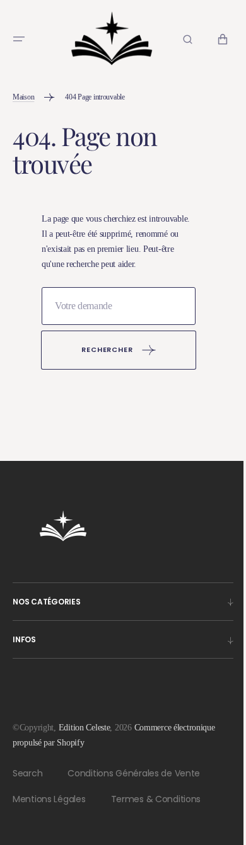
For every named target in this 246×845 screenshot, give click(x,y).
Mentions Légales (49, 810)
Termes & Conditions (156, 810)
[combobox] (114, 317)
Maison (23, 93)
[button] (19, 37)
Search (27, 784)
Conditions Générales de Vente (133, 784)
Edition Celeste (84, 739)
